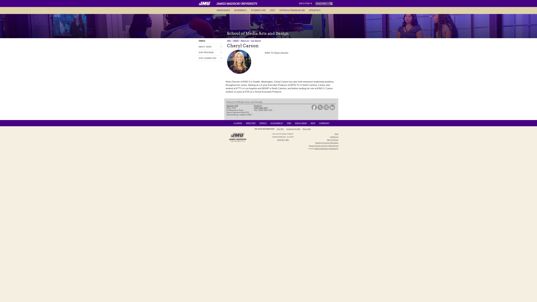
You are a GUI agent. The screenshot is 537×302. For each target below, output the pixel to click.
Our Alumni (256, 40)
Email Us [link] (258, 106)
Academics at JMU (293, 129)
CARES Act (334, 137)
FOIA (336, 134)
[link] (314, 109)
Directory (251, 123)
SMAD (236, 40)
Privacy (263, 123)
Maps (313, 123)
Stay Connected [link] (207, 58)
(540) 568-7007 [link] (261, 108)
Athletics (314, 10)
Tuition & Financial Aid (292, 10)
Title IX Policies (332, 140)
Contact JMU (283, 140)
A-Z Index (238, 123)
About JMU (306, 129)
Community (324, 123)
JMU (229, 40)
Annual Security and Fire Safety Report (323, 146)
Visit (272, 10)
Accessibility (277, 123)
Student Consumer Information (326, 143)
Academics (240, 10)
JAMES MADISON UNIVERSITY (326, 149)
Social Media (301, 123)
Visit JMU (280, 129)
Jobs (289, 123)
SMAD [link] (202, 41)
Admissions (223, 10)
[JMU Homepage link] (237, 141)
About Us (245, 40)
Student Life (258, 10)
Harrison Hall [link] (232, 106)
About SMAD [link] (205, 47)
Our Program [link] (206, 52)
